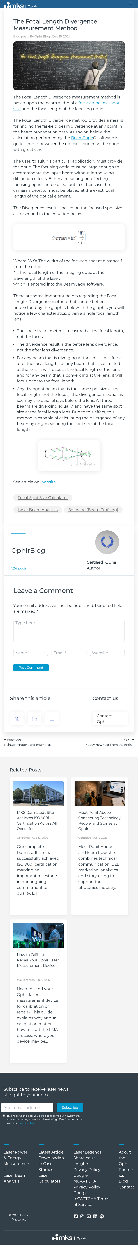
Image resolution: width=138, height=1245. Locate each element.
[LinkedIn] (34, 718)
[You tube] (89, 1216)
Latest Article (51, 1152)
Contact (126, 1187)
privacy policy (26, 1122)
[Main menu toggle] (130, 4)
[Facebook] (17, 718)
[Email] (52, 718)
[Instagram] (82, 1216)
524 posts (19, 568)
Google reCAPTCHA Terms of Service (91, 1198)
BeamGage (82, 137)
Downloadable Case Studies (51, 1164)
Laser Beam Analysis (38, 509)
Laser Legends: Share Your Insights (87, 1158)
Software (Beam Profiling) (93, 509)
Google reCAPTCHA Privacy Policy (86, 1181)
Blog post (20, 36)
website (48, 482)
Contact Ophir (104, 719)
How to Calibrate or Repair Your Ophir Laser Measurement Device (38, 960)
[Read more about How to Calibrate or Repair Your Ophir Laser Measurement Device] (38, 935)
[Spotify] (102, 1216)
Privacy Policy (86, 1169)
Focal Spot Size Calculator (43, 497)
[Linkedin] (95, 1216)
